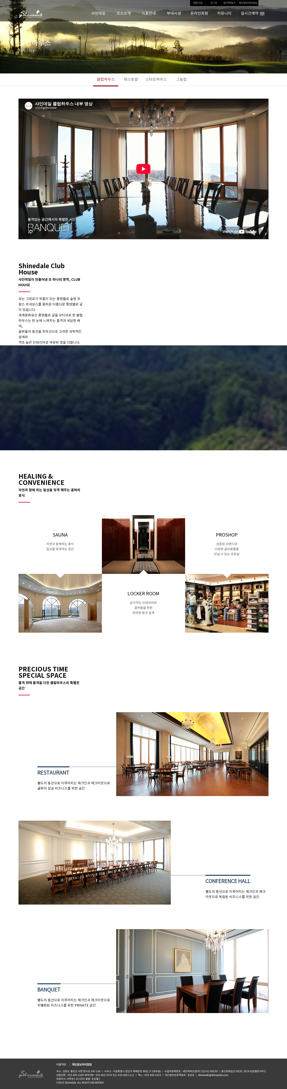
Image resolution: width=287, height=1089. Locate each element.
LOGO (30, 14)
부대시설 (174, 13)
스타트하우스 (156, 79)
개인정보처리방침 (248, 3)
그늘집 (181, 79)
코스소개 (123, 13)
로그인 (213, 3)
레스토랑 (131, 79)
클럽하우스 (106, 79)
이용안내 (149, 13)
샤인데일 (98, 13)
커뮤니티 (224, 13)
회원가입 (198, 3)
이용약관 (61, 1064)
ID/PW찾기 (230, 3)
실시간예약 (250, 13)
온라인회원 (199, 13)
